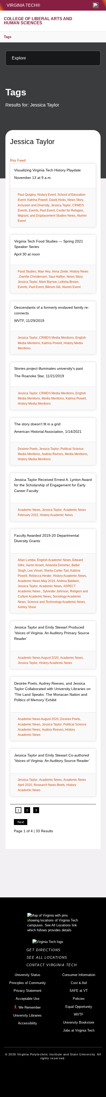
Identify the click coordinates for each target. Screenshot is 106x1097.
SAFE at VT (78, 991)
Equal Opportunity (78, 1007)
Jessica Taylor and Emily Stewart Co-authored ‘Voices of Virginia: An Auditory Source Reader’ (52, 758)
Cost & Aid (79, 983)
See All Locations (48, 957)
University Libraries (27, 1015)
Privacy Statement (27, 991)
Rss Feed (18, 160)
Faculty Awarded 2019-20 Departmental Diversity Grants (46, 538)
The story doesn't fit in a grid (37, 424)
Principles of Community (27, 983)
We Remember (30, 1007)
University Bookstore (78, 1022)
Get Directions (45, 950)
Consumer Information (78, 975)
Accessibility (27, 1023)
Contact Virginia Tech (53, 965)
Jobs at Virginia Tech (78, 1030)
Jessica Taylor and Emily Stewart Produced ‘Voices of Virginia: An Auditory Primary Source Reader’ (51, 632)
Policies (79, 999)
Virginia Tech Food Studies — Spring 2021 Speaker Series (48, 244)
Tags (7, 37)
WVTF (78, 1014)
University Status (27, 975)
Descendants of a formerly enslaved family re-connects (51, 310)
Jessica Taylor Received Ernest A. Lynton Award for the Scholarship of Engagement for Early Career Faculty (53, 485)
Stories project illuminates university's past (48, 368)
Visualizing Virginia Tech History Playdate (47, 170)
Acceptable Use (27, 999)
